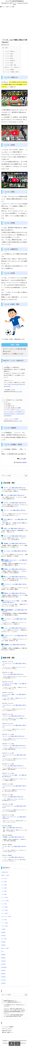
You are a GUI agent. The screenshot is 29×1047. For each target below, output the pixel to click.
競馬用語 (3, 957)
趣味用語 (3, 973)
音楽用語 (3, 983)
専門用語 (3, 942)
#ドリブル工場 (16, 413)
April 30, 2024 (18, 1016)
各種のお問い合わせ (6, 1030)
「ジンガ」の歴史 (8, 56)
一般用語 (3, 929)
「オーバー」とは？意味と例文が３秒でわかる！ (13, 736)
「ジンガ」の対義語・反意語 (11, 71)
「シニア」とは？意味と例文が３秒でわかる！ (13, 796)
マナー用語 (4, 919)
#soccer (5, 413)
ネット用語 (4, 903)
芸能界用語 (4, 967)
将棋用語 (3, 945)
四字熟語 (3, 935)
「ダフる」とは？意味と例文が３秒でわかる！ (15, 502)
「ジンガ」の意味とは (9, 51)
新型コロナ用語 (5, 948)
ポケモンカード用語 (6, 916)
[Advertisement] (14, 23)
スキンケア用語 (5, 900)
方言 (2, 951)
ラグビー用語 (4, 926)
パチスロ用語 (4, 907)
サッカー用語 (11, 6)
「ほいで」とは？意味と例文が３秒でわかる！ (15, 536)
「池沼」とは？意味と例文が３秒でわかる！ (14, 528)
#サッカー (22, 411)
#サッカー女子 (15, 411)
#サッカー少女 (8, 411)
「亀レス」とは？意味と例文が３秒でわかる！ (15, 576)
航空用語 (3, 964)
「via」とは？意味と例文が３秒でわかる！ (14, 495)
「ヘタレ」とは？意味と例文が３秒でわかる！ (15, 628)
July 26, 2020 (19, 391)
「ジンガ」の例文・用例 (9, 65)
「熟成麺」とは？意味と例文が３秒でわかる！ (15, 543)
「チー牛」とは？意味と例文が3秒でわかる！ (14, 487)
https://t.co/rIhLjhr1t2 (13, 384)
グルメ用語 (4, 884)
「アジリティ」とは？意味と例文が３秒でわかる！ (14, 745)
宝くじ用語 (4, 938)
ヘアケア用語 (4, 913)
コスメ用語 (4, 891)
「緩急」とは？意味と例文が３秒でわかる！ (12, 827)
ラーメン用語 (4, 923)
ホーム (3, 6)
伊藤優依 (24, 462)
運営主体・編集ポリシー (8, 1032)
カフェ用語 (4, 881)
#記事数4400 (14, 1011)
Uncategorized (4, 872)
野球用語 (3, 976)
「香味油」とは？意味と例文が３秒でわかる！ (15, 593)
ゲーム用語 (4, 888)
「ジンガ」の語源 (8, 53)
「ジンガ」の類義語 (8, 69)
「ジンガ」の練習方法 (9, 60)
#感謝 (18, 1011)
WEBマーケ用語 (5, 875)
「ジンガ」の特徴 (8, 58)
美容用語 (3, 961)
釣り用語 (3, 980)
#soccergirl (10, 413)
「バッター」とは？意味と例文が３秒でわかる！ (13, 857)
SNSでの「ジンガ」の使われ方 (11, 67)
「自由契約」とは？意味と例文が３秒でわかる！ (13, 837)
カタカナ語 (4, 878)
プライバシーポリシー (7, 1028)
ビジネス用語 (4, 910)
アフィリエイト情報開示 (8, 1026)
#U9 (19, 411)
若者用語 (3, 970)
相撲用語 (3, 954)
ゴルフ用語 (4, 894)
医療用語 (3, 932)
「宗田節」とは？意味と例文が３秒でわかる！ (15, 569)
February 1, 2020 (18, 421)
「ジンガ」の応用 (8, 62)
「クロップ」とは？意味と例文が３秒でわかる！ (13, 716)
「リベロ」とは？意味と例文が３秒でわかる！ (13, 765)
